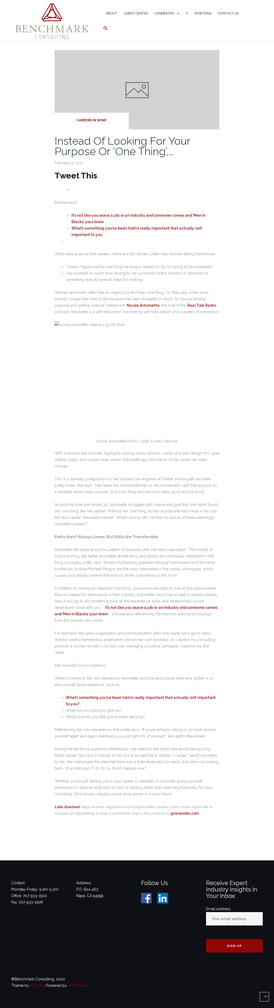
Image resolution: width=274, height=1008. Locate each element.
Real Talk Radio (201, 305)
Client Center (136, 13)
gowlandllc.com (184, 813)
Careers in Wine (91, 120)
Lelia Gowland (67, 807)
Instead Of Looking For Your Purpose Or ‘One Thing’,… (122, 146)
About (111, 13)
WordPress (78, 985)
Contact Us (228, 13)
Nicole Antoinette (143, 305)
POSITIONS (203, 13)
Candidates (164, 13)
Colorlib (37, 985)
